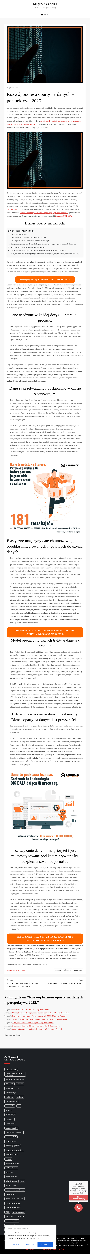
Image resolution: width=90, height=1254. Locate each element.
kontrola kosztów (11, 1128)
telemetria (67, 970)
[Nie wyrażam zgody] (87, 1245)
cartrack (58, 970)
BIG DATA (9, 1084)
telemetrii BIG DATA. (63, 216)
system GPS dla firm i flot (14, 1199)
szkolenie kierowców (13, 1207)
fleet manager (10, 1115)
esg (19, 1106)
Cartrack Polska (13, 209)
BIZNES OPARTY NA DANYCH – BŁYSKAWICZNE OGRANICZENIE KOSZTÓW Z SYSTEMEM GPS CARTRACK (45, 632)
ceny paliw (9, 1088)
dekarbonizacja (11, 1093)
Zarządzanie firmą (16, 970)
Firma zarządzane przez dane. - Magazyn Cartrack (30, 1010)
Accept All (45, 1244)
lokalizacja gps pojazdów (14, 1132)
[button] (78, 1208)
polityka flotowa (11, 1168)
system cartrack (11, 1185)
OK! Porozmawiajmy (78, 1198)
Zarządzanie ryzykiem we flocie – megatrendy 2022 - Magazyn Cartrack (39, 1016)
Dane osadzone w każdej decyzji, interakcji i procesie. (29, 237)
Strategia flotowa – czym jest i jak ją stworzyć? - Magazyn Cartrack (37, 1029)
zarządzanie (78, 970)
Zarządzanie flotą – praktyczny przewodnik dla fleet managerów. (36, 1026)
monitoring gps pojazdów (14, 1150)
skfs (22, 1181)
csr (18, 1088)
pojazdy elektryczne (12, 1163)
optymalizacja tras (12, 1154)
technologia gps (18, 1212)
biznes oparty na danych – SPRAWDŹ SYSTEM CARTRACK (45, 280)
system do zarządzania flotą (15, 1190)
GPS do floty (10, 1123)
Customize (15, 1244)
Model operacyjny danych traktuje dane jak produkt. (28, 247)
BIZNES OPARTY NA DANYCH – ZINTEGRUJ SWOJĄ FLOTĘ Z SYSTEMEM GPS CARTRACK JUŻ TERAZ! (45, 938)
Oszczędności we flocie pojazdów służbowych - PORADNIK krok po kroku (40, 1013)
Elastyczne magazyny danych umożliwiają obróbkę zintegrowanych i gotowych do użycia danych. (43, 244)
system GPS (10, 1194)
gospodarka (9, 1119)
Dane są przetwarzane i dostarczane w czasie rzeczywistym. (30, 241)
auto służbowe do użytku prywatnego (14, 1074)
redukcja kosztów (11, 1181)
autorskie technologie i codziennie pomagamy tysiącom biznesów (44, 213)
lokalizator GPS (11, 1137)
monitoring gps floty (12, 1146)
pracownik (9, 1172)
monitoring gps (11, 1141)
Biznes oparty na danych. (19, 234)
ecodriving (9, 1097)
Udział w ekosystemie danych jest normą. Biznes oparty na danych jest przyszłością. (38, 250)
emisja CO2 (9, 1106)
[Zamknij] (88, 1181)
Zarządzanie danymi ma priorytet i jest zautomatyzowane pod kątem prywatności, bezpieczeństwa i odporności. (46, 254)
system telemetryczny (13, 1203)
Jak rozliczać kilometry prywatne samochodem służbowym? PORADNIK (39, 1019)
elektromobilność (11, 1101)
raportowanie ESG (12, 1177)
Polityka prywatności (53, 1249)
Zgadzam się (32, 1249)
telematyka (9, 1216)
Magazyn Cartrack (45, 3)
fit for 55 (9, 1110)
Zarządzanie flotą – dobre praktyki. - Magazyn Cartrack (32, 1023)
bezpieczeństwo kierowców (15, 1079)
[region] (30, 1237)
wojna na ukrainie (12, 1221)
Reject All (30, 1244)
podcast (8, 1159)
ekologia (20, 1097)
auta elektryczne (11, 1069)
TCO (7, 1212)
